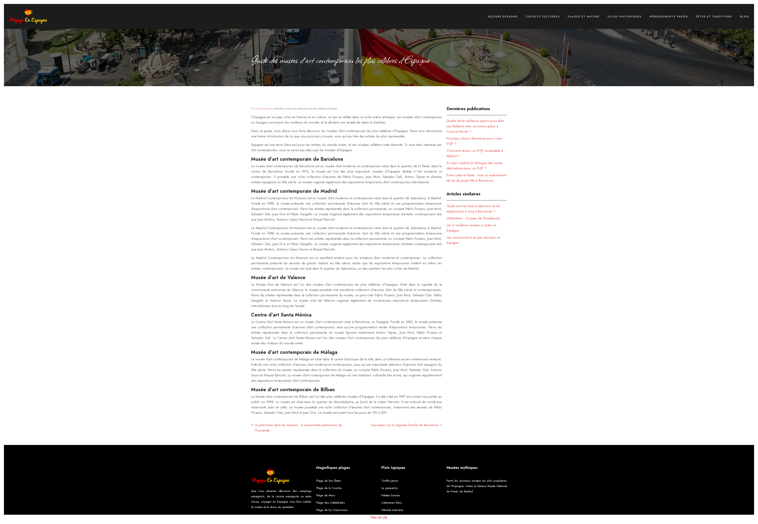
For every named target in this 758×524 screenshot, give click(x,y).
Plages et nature (583, 16)
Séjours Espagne (503, 16)
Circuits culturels (543, 16)
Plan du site (379, 517)
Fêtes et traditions (714, 16)
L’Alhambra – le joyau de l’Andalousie (473, 218)
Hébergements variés (668, 16)
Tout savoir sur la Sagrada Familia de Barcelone (404, 425)
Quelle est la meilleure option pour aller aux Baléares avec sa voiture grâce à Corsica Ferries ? (475, 126)
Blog (744, 16)
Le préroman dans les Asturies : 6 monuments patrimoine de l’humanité (298, 428)
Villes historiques (624, 16)
